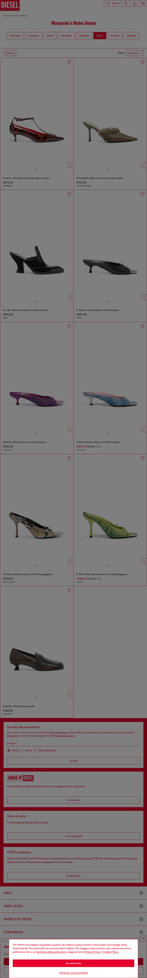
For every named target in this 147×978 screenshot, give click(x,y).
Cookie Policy (110, 951)
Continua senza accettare (73, 972)
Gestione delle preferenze (51, 951)
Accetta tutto (73, 963)
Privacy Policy (92, 951)
